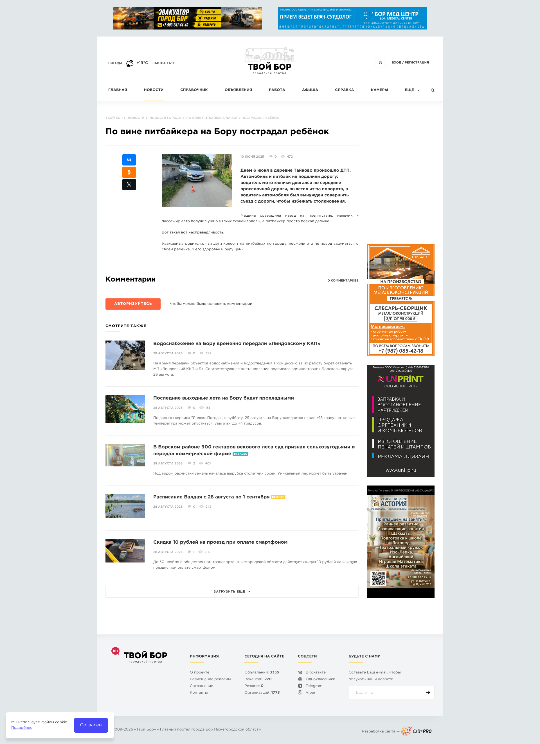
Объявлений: (261, 672)
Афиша (310, 90)
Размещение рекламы (210, 679)
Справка (344, 90)
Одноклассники (320, 679)
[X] (129, 184)
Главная (117, 90)
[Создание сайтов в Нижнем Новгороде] (416, 731)
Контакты (199, 693)
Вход (396, 62)
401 (208, 463)
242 (209, 506)
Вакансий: (258, 679)
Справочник (194, 90)
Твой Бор (145, 729)
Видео (242, 454)
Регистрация (417, 62)
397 (209, 353)
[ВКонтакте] (129, 159)
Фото (280, 497)
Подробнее (21, 728)
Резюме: (254, 686)
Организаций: (262, 693)
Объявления (238, 90)
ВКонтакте (316, 672)
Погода (115, 63)
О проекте (199, 672)
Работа (277, 90)
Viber (311, 693)
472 (289, 156)
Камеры (379, 90)
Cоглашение (201, 686)
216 (207, 552)
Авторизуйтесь (133, 304)
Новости (153, 90)
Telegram (314, 686)
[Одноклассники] (129, 172)
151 (208, 408)
